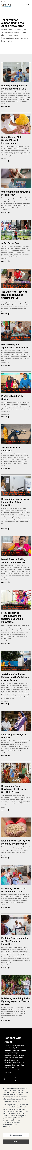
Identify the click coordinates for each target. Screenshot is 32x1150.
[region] (16, 1117)
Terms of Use (7, 1126)
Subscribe (10, 1079)
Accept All (16, 1142)
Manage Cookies (16, 1135)
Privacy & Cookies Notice (11, 1122)
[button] (28, 4)
